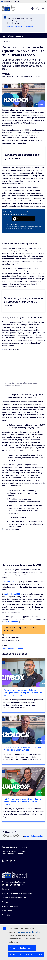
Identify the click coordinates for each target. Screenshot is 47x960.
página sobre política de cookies (27, 932)
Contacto (5, 889)
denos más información (33, 836)
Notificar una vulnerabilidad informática (17, 893)
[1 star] (4, 835)
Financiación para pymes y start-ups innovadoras (20, 629)
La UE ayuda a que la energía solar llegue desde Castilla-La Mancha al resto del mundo (22, 801)
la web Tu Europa (11, 622)
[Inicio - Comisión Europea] (8, 7)
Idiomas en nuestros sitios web (14, 898)
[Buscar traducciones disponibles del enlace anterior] (20, 582)
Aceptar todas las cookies (22, 948)
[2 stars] (6, 835)
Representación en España (12, 649)
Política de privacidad (10, 906)
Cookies (5, 902)
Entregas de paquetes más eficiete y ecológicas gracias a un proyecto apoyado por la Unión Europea (22, 692)
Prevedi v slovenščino (15, 27)
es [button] (32, 8)
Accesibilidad (7, 915)
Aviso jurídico (7, 911)
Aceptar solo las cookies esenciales (26, 954)
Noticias (7, 41)
